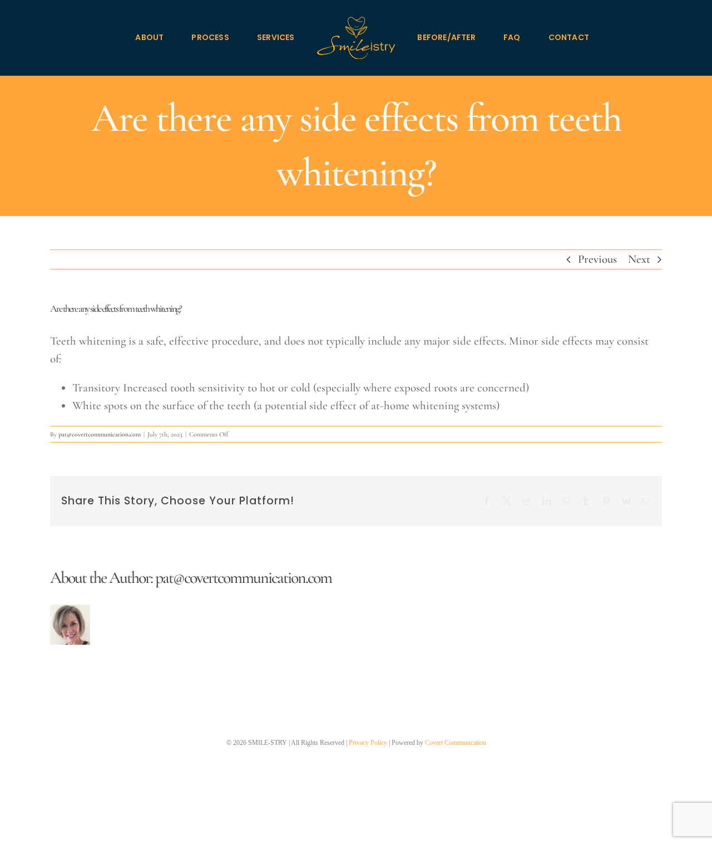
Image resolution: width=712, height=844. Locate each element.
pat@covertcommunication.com (99, 434)
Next (639, 259)
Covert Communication (455, 743)
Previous (597, 259)
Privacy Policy (368, 743)
